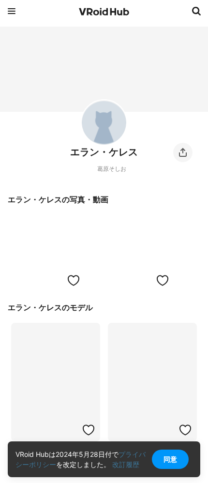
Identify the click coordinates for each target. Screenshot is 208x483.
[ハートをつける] (73, 280)
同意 (170, 459)
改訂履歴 (125, 464)
